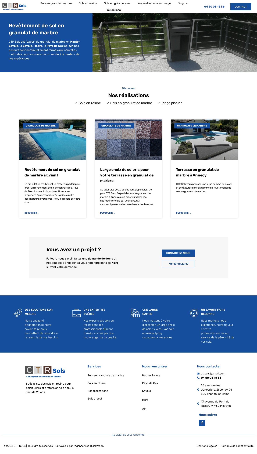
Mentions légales (207, 446)
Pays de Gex (150, 383)
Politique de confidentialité (237, 446)
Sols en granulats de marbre (105, 375)
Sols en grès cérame (117, 3)
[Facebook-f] (202, 423)
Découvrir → (32, 213)
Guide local (114, 10)
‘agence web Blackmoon (89, 446)
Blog (181, 3)
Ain (144, 408)
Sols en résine (88, 3)
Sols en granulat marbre (56, 3)
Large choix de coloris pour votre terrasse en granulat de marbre (127, 175)
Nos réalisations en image (154, 3)
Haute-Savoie (151, 375)
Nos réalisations (97, 390)
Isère (145, 399)
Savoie (146, 390)
